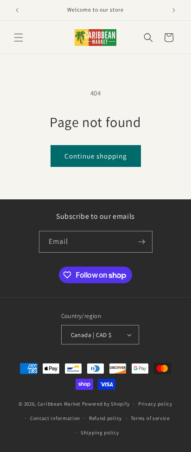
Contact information (55, 418)
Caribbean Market (59, 404)
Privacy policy (155, 404)
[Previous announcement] (17, 10)
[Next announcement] (174, 10)
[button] (18, 37)
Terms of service (150, 418)
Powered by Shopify (106, 404)
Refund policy (105, 418)
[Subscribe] (142, 242)
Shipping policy (100, 432)
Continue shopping (95, 156)
